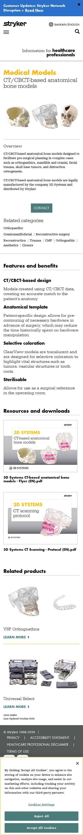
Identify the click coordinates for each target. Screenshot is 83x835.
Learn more (14, 637)
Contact (41, 208)
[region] (41, 796)
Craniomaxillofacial (17, 234)
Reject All (41, 816)
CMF (48, 240)
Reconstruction (14, 240)
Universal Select (18, 698)
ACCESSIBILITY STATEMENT (49, 737)
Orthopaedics (13, 228)
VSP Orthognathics (21, 629)
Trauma (35, 240)
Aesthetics (10, 245)
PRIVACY (13, 737)
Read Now (34, 10)
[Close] (77, 763)
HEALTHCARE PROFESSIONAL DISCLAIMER (37, 744)
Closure (27, 245)
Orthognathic (65, 240)
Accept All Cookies (41, 828)
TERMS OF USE (18, 751)
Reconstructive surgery (53, 234)
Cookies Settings (41, 804)
